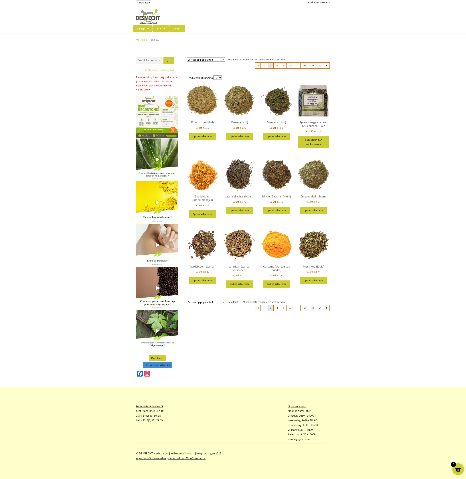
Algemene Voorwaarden (151, 458)
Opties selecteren (202, 136)
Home (144, 39)
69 (304, 65)
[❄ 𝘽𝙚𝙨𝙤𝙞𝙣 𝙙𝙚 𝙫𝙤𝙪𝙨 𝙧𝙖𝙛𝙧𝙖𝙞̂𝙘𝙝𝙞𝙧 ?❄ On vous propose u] (157, 245)
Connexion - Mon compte (317, 2)
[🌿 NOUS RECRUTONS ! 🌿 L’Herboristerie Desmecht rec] (157, 117)
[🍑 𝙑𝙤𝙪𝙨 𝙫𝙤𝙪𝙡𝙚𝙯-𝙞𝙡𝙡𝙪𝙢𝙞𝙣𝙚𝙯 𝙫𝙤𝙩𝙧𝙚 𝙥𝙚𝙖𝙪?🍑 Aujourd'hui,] (157, 202)
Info (159, 28)
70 (312, 65)
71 (320, 65)
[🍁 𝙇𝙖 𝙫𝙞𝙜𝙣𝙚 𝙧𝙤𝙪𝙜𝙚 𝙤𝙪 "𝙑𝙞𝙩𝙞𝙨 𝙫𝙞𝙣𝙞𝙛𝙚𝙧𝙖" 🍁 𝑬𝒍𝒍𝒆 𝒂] (157, 331)
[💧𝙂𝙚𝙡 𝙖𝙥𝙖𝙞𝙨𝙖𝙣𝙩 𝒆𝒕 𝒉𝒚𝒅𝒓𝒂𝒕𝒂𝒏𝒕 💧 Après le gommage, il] (157, 159)
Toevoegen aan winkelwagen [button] (313, 142)
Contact (177, 28)
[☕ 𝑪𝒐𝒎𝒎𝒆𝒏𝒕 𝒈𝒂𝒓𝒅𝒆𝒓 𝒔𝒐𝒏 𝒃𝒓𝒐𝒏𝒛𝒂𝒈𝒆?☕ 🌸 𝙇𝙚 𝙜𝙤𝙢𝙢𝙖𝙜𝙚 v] (157, 288)
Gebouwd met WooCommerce (187, 458)
